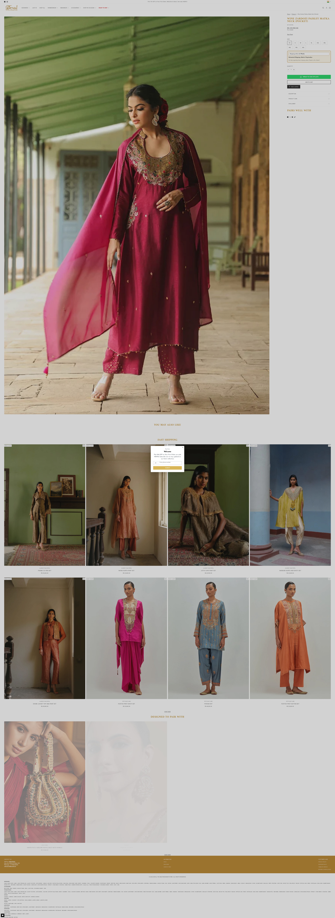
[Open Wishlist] (2, 915)
